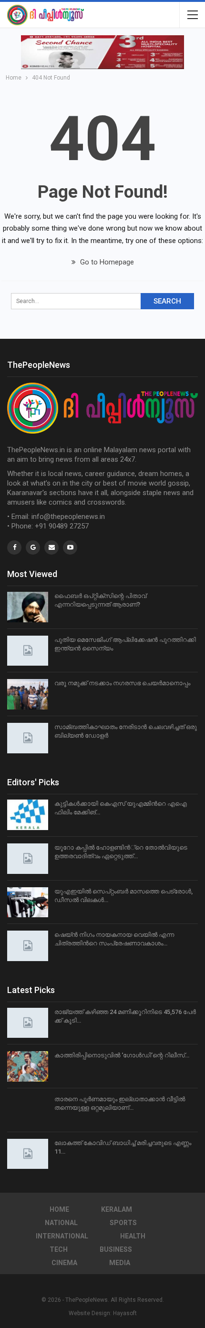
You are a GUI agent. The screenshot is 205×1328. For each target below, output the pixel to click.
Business (116, 1249)
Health (132, 1236)
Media (119, 1263)
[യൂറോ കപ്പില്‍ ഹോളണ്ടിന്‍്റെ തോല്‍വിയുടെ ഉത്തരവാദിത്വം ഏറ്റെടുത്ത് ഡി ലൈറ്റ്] (27, 858)
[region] (102, 52)
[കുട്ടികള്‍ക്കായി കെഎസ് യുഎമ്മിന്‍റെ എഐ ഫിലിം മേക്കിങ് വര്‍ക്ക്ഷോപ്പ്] (27, 815)
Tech (59, 1249)
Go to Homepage (106, 262)
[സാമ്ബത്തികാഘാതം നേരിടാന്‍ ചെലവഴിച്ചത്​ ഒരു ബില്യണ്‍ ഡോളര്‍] (27, 738)
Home (59, 1209)
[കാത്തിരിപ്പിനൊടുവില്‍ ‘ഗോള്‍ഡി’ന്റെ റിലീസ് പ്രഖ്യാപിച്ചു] (27, 1066)
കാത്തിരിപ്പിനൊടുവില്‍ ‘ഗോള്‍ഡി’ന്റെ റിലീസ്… (121, 1055)
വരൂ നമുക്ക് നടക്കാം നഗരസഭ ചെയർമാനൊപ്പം (122, 683)
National (61, 1223)
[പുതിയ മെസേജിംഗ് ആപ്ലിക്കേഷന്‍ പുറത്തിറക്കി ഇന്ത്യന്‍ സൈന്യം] (27, 651)
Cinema (64, 1263)
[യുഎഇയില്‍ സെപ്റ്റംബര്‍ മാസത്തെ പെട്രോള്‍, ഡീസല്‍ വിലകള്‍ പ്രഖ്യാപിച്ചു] (27, 902)
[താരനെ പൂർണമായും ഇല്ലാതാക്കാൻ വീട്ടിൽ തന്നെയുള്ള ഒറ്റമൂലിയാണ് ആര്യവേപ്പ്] (27, 1110)
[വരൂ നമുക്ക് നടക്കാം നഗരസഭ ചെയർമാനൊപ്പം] (27, 694)
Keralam (116, 1209)
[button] (102, 52)
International (62, 1236)
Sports (123, 1223)
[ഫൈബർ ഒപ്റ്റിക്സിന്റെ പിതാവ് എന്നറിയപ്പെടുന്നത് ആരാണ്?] (27, 607)
